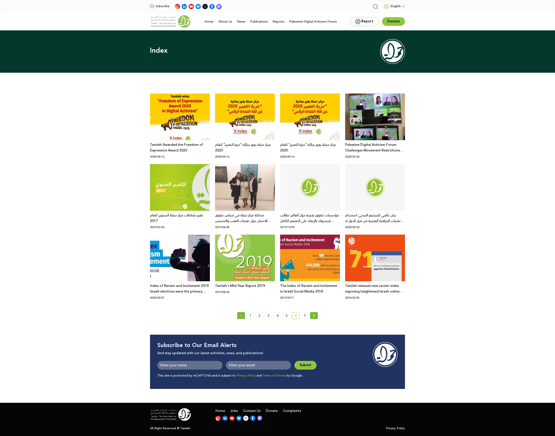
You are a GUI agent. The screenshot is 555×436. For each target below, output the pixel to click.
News (241, 21)
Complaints (292, 410)
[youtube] (191, 6)
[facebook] (212, 6)
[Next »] (314, 315)
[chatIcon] (219, 6)
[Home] (170, 21)
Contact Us (252, 410)
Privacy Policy (246, 375)
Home (209, 21)
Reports (278, 21)
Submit (305, 365)
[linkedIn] (184, 6)
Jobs (234, 410)
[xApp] (205, 6)
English (395, 6)
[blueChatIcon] (198, 6)
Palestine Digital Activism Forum (313, 21)
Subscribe (163, 6)
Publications (259, 21)
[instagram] (177, 6)
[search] (375, 6)
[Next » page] (314, 315)
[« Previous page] (241, 315)
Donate (272, 410)
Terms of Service (274, 375)
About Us (225, 21)
